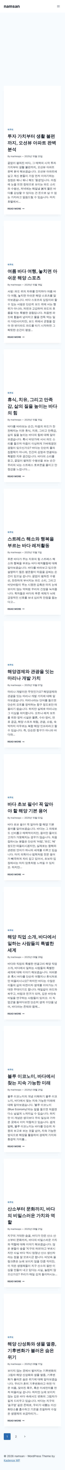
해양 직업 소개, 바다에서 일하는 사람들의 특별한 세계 (32, 943)
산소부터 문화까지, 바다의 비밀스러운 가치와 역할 (31, 1215)
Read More (16, 208)
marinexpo (16, 156)
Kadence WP (12, 1460)
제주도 (11, 129)
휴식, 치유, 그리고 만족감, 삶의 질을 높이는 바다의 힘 (32, 406)
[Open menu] (58, 6)
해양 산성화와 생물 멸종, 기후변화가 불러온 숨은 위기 (32, 1350)
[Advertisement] (32, 46)
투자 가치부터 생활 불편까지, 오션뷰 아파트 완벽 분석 (32, 142)
